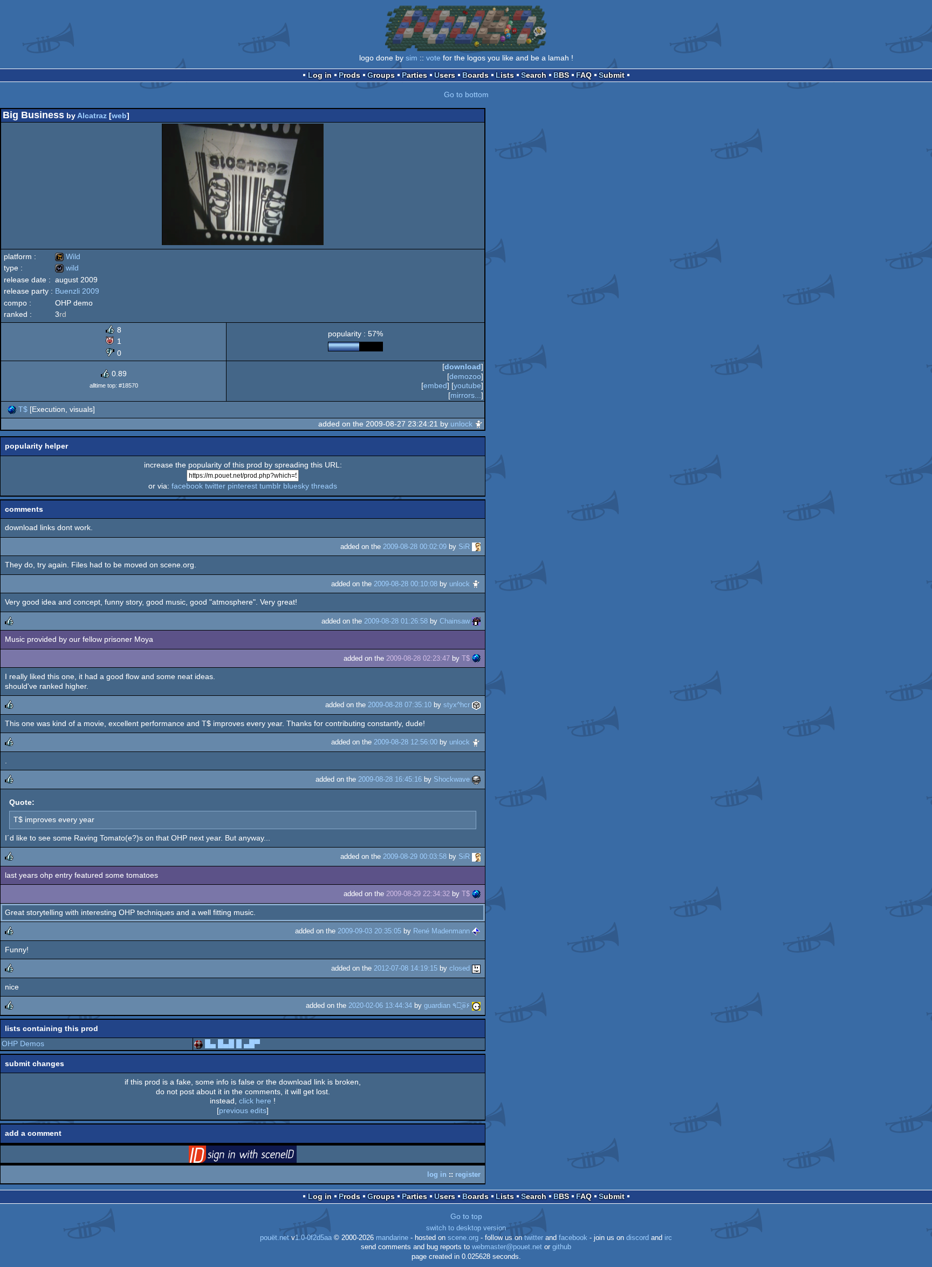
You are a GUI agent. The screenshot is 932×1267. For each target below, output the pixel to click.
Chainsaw (455, 621)
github (561, 1247)
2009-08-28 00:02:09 (415, 547)
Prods (349, 75)
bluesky (296, 486)
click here (255, 1100)
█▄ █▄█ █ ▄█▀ (232, 1043)
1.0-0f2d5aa (313, 1238)
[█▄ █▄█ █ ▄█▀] (198, 1043)
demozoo (465, 376)
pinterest (242, 486)
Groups (381, 75)
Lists (505, 75)
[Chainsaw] (476, 621)
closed (459, 968)
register (468, 1174)
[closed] (476, 968)
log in (437, 1174)
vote (433, 57)
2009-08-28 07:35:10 (399, 705)
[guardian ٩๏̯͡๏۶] (476, 1005)
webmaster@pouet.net (507, 1247)
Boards (475, 75)
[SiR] (476, 547)
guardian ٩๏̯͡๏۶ (447, 1005)
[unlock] (479, 423)
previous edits (242, 1110)
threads (324, 486)
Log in (320, 75)
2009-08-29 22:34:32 (418, 894)
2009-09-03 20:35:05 (369, 931)
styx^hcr (456, 705)
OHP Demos (23, 1043)
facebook (187, 486)
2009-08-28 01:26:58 (396, 621)
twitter (215, 486)
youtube (467, 385)
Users (444, 75)
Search (533, 75)
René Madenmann (441, 931)
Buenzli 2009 (77, 291)
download (462, 366)
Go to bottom (466, 94)
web (119, 115)
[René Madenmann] (476, 931)
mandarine (392, 1238)
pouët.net (274, 1238)
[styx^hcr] (476, 705)
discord (637, 1238)
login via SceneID (259, 1156)
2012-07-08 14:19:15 (405, 968)
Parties (414, 75)
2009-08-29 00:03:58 (415, 856)
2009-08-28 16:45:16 (390, 779)
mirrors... (465, 395)
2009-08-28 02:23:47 (418, 658)
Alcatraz (92, 115)
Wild (67, 256)
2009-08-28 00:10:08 (405, 584)
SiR (464, 547)
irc (668, 1238)
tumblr (270, 486)
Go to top (466, 1216)
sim (411, 57)
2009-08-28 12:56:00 (405, 742)
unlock (461, 423)
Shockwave (452, 779)
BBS (561, 75)
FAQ (584, 75)
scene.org (463, 1238)
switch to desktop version (466, 1228)
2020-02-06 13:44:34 (380, 1005)
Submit (612, 75)
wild (67, 267)
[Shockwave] (476, 779)
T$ (23, 409)
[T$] (12, 409)
